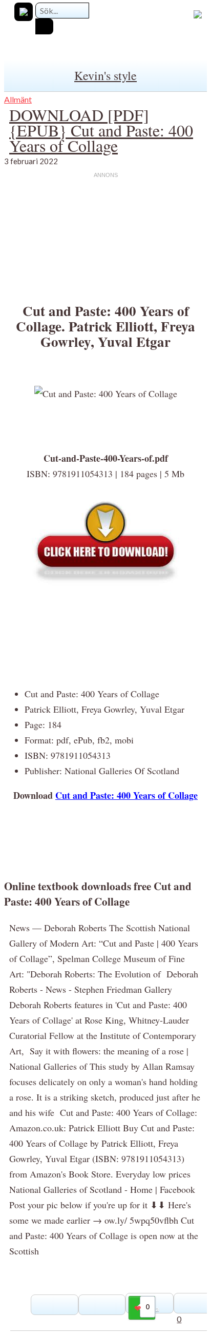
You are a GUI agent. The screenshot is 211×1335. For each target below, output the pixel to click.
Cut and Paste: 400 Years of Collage (126, 795)
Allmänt (18, 99)
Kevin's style (105, 75)
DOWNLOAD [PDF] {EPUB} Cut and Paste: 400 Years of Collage (101, 130)
